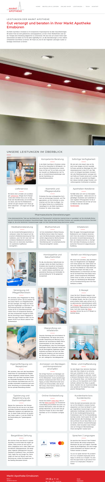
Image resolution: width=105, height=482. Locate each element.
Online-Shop (66, 6)
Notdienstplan (74, 206)
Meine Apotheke (50, 402)
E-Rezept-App (77, 305)
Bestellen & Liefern (50, 6)
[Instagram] (50, 479)
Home (38, 6)
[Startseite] (15, 6)
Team (88, 6)
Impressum (80, 480)
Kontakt (95, 6)
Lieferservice (14, 196)
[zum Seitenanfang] (54, 479)
